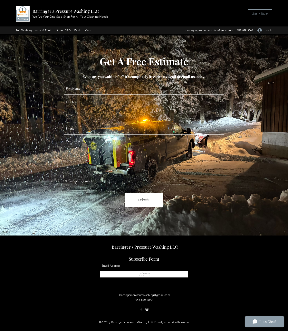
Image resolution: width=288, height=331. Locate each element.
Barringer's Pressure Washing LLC (66, 11)
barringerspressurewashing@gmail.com (209, 30)
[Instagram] (147, 309)
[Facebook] (141, 309)
